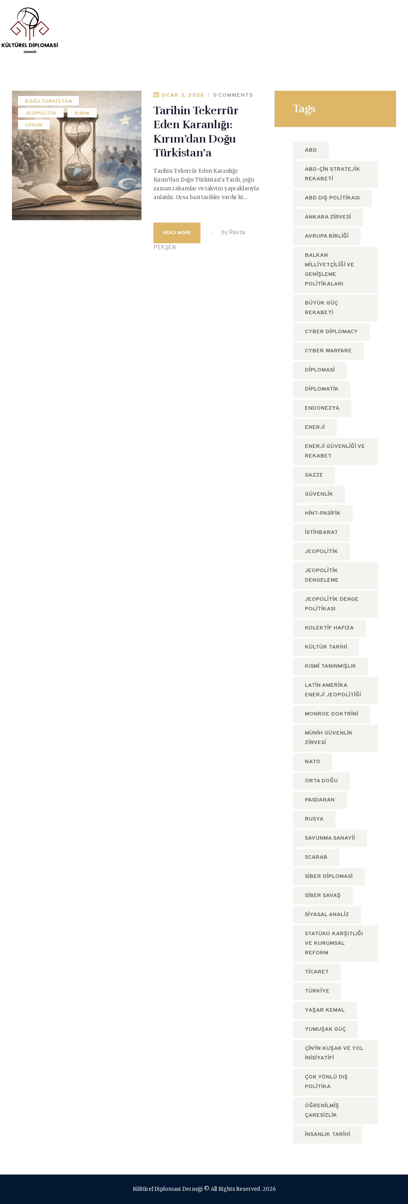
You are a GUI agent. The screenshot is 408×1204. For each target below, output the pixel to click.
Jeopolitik (41, 113)
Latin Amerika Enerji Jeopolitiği (333, 690)
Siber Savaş (323, 895)
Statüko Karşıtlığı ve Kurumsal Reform (334, 943)
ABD (311, 150)
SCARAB (316, 857)
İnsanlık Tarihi (327, 1134)
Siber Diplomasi (329, 876)
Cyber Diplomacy (331, 331)
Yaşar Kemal (325, 1010)
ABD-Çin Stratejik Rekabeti (332, 174)
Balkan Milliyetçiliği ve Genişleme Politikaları (329, 269)
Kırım (82, 113)
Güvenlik (319, 494)
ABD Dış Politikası (332, 198)
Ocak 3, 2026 (182, 95)
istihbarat (321, 532)
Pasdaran (320, 800)
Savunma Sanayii (330, 838)
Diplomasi (320, 370)
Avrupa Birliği (327, 236)
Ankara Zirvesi (328, 217)
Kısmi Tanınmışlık (330, 666)
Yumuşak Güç (325, 1029)
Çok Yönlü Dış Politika (326, 1082)
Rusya (314, 819)
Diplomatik (322, 389)
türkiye (317, 991)
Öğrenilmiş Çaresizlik (322, 1110)
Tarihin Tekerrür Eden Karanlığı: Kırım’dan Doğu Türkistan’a (195, 132)
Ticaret (317, 972)
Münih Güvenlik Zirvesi (329, 738)
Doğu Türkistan (48, 101)
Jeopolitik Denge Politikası (332, 604)
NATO (312, 761)
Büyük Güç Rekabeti (321, 308)
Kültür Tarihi (326, 647)
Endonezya (322, 408)
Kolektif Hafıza (329, 628)
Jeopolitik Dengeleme (322, 575)
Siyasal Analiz (327, 914)
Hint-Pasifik (323, 513)
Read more (177, 233)
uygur (34, 125)
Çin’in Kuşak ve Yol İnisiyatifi (334, 1053)
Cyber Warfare (328, 351)
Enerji (315, 427)
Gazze (314, 475)
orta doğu (321, 781)
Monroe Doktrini (331, 714)
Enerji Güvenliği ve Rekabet (335, 451)
